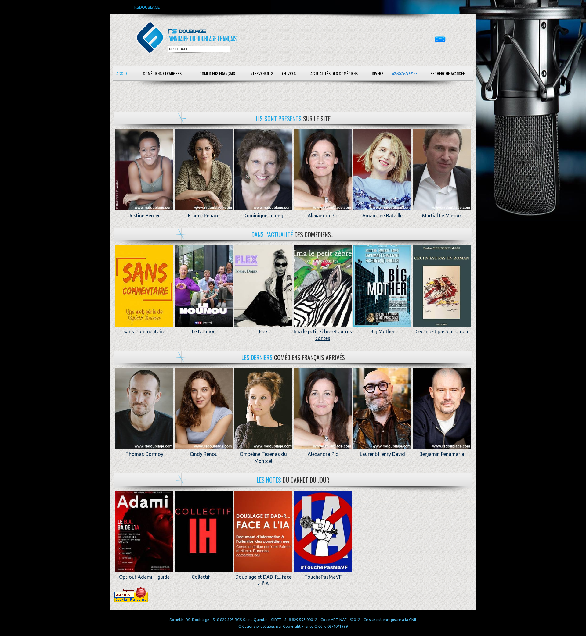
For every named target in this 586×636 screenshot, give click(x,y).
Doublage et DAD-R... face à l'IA (263, 580)
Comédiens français (217, 73)
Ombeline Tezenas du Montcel (263, 457)
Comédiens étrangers (162, 73)
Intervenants (261, 73)
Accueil (123, 73)
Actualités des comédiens (334, 73)
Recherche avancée (447, 73)
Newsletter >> (404, 73)
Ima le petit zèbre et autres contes (323, 335)
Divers (377, 73)
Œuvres (289, 73)
